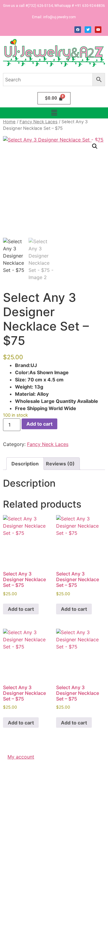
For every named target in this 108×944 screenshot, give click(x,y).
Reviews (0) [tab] (60, 464)
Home (9, 121)
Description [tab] (25, 464)
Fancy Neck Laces (39, 121)
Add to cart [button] (21, 609)
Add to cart (39, 424)
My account (21, 757)
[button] (54, 112)
